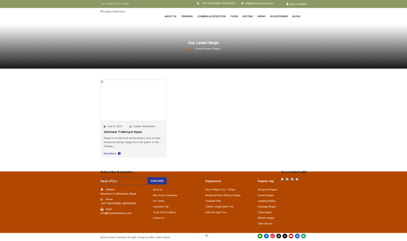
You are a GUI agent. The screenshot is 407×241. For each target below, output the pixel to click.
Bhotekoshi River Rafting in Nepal (222, 195)
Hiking (261, 16)
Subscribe (157, 181)
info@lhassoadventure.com (259, 3)
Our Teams (158, 200)
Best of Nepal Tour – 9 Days (220, 189)
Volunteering (279, 16)
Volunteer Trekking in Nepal (123, 132)
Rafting (248, 16)
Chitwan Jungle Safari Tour (219, 206)
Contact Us (158, 217)
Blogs (296, 16)
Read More (110, 153)
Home (190, 48)
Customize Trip (161, 206)
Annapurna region (267, 189)
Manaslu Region (266, 217)
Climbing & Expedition (211, 16)
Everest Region (266, 195)
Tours (234, 16)
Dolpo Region (265, 212)
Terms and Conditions (164, 212)
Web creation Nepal (159, 237)
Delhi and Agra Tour (216, 212)
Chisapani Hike (213, 200)
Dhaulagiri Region (267, 206)
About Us (170, 16)
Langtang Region (267, 200)
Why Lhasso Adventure (165, 195)
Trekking (187, 16)
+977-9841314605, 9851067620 (218, 3)
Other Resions (265, 223)
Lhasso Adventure (144, 126)
